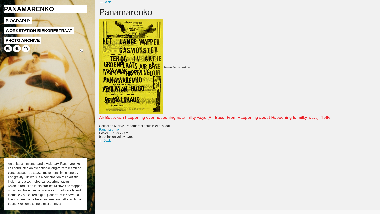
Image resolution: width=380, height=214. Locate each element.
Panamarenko (109, 129)
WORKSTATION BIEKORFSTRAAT (39, 30)
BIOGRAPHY (18, 20)
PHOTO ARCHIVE (23, 40)
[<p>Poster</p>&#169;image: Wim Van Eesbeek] (131, 66)
